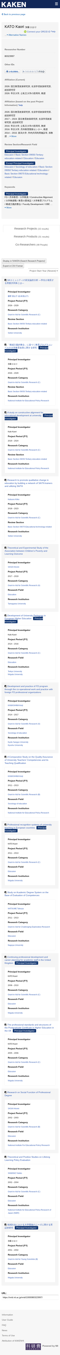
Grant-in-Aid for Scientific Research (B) (24, 794)
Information (7, 1314)
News (4, 1330)
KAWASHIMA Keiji (15, 705)
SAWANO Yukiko (15, 1173)
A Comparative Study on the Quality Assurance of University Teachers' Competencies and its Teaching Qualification (29, 760)
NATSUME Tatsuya (16, 909)
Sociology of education (27, 167)
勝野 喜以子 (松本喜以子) (18, 296)
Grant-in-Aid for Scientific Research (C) (24, 315)
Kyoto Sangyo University (18, 742)
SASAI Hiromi (13, 567)
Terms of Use (8, 1335)
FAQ (4, 1325)
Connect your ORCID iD (38, 31)
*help (53, 31)
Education (28, 158)
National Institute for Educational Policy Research (28, 401)
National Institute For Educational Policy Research (29, 1145)
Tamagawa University (17, 604)
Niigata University (15, 674)
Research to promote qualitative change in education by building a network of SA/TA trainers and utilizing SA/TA (28, 483)
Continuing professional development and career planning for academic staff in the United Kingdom (28, 960)
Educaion (9, 154)
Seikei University (15, 333)
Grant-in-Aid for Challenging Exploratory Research (29, 927)
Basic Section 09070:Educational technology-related (30, 527)
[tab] (31, 228)
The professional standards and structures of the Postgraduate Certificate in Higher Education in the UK (29, 1027)
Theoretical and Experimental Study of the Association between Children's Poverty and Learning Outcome (26, 551)
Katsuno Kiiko (13, 499)
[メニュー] (56, 4)
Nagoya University (15, 945)
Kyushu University (15, 745)
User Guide (7, 1320)
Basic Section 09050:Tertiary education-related (27, 324)
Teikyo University (15, 671)
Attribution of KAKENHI (13, 1341)
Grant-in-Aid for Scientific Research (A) (24, 585)
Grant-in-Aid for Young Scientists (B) (23, 1259)
